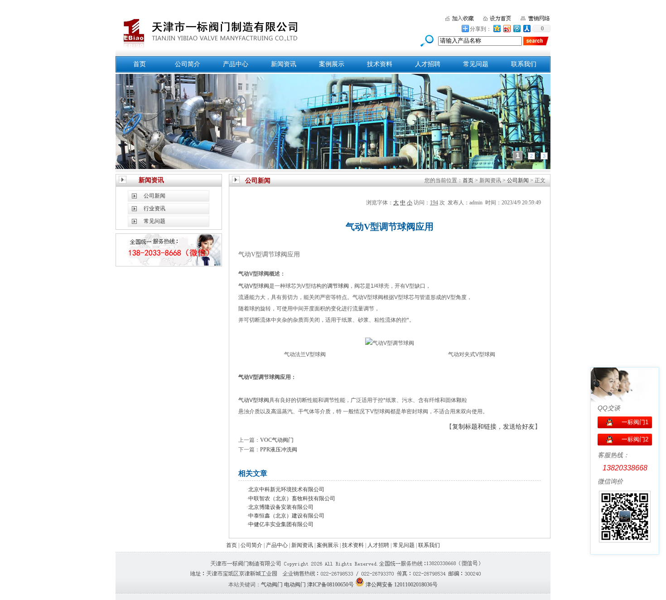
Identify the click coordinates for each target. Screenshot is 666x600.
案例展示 (331, 64)
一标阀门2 (635, 439)
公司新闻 (154, 196)
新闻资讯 (283, 64)
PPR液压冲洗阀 (278, 449)
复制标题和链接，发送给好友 (493, 426)
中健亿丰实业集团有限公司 (281, 524)
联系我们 (523, 64)
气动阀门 (272, 584)
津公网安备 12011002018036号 (402, 584)
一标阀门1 (635, 422)
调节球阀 (338, 286)
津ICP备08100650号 (330, 584)
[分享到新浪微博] (507, 28)
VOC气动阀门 (277, 440)
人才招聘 (427, 64)
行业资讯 (154, 208)
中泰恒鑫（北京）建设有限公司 (286, 516)
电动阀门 (295, 584)
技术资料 (379, 64)
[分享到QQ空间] (497, 28)
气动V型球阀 (253, 286)
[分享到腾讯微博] (516, 28)
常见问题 (475, 64)
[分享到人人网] (526, 28)
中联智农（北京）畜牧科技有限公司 (291, 498)
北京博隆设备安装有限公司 (281, 507)
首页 (139, 64)
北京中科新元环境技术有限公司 (286, 489)
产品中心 (235, 64)
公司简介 (187, 64)
